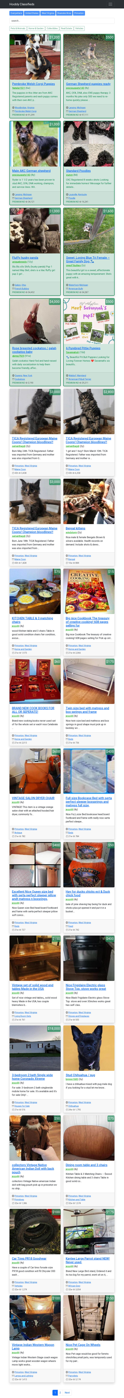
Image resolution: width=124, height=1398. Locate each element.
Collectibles (52, 28)
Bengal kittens (75, 528)
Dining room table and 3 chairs (86, 1165)
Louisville (73, 194)
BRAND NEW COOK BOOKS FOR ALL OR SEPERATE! (33, 710)
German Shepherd (77, 111)
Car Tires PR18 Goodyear (29, 1258)
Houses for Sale (22, 1106)
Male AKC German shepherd (31, 171)
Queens (18, 375)
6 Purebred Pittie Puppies (83, 348)
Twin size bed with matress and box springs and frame (87, 710)
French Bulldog (22, 288)
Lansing (72, 107)
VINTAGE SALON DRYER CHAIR (33, 798)
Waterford (73, 285)
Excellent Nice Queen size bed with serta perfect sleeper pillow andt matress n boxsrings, (34, 895)
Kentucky (82, 194)
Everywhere (16, 13)
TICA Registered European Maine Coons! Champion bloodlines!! (34, 440)
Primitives (19, 1199)
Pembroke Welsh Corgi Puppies (33, 84)
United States (31, 13)
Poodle (72, 198)
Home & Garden (36, 28)
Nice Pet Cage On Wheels (83, 1345)
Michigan (81, 107)
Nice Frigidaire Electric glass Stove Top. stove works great (86, 987)
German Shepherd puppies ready (88, 84)
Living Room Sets (23, 1016)
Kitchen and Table (76, 1199)
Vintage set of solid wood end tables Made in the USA (32, 987)
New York (27, 375)
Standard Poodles (78, 171)
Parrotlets (73, 1376)
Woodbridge (20, 107)
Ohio (24, 285)
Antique (18, 832)
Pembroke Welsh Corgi (25, 111)
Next (67, 1392)
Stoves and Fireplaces (78, 1016)
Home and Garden (23, 649)
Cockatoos (20, 379)
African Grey (74, 1286)
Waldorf (72, 375)
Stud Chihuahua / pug (80, 1075)
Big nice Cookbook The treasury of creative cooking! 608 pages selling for (87, 621)
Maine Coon (20, 469)
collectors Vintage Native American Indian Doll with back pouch (33, 1168)
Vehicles (79, 28)
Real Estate (66, 28)
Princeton (79, 13)
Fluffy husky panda (25, 257)
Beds (70, 739)
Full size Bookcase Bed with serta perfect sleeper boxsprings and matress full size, (89, 801)
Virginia (30, 107)
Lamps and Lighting (24, 1376)
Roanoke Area (64, 13)
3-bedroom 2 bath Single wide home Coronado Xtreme (32, 1076)
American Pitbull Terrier (80, 379)
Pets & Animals (18, 28)
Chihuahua (73, 1106)
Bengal (71, 559)
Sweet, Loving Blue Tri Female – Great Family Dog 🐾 (88, 259)
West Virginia (48, 13)
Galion (18, 285)
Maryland (81, 375)
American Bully (76, 288)
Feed (70, 926)
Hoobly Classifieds (21, 4)
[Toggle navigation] (110, 4)
